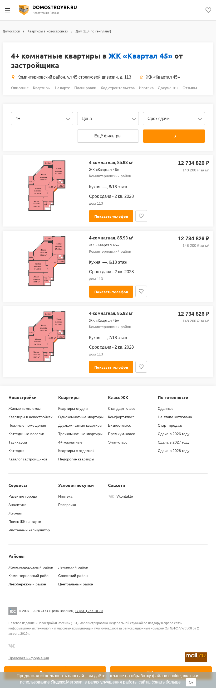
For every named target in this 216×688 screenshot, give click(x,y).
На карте (62, 87)
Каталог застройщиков (27, 459)
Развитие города (22, 496)
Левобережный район (27, 584)
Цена (87, 118)
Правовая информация (28, 658)
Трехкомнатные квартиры (80, 434)
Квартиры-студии (73, 408)
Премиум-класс (121, 434)
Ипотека (146, 87)
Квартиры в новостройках (47, 31)
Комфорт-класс (121, 417)
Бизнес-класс (119, 425)
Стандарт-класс (121, 408)
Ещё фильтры (107, 136)
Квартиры (42, 87)
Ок (191, 682)
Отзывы (190, 87)
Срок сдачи (159, 118)
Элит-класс (117, 442)
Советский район (73, 576)
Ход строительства (118, 87)
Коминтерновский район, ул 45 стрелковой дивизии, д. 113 (74, 77)
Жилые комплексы (24, 408)
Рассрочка (67, 505)
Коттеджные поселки (26, 434)
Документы (168, 87)
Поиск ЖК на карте (24, 521)
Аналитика (17, 505)
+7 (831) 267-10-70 (89, 611)
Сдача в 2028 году (173, 451)
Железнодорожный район (30, 567)
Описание (20, 87)
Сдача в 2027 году (173, 442)
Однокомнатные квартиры (81, 417)
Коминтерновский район (29, 576)
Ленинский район (73, 567)
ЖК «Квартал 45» (141, 55)
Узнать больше (166, 682)
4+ (18, 118)
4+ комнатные (70, 442)
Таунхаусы (17, 442)
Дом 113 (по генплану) (93, 31)
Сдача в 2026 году (173, 434)
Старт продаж (170, 425)
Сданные (166, 408)
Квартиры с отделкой (76, 451)
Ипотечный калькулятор (29, 530)
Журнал (15, 513)
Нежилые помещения (27, 425)
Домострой (11, 31)
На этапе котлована (175, 417)
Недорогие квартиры (76, 459)
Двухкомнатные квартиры (80, 425)
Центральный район (75, 584)
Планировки (85, 87)
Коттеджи (16, 451)
